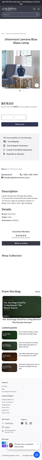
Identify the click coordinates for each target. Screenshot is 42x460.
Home (2, 33)
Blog (3, 389)
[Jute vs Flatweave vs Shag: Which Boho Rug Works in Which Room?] (9, 346)
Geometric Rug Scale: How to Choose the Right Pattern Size (29, 366)
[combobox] (21, 14)
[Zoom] (37, 85)
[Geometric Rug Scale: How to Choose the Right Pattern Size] (9, 367)
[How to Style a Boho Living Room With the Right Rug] (9, 335)
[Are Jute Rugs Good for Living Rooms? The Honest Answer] (21, 307)
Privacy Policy (6, 413)
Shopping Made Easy (8, 399)
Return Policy (5, 407)
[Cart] (34, 9)
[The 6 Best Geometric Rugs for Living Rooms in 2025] (9, 357)
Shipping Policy (6, 405)
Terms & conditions (7, 402)
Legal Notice (5, 410)
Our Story (4, 386)
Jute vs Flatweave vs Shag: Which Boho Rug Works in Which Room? (28, 345)
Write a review (21, 243)
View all (37, 291)
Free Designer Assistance (9, 391)
